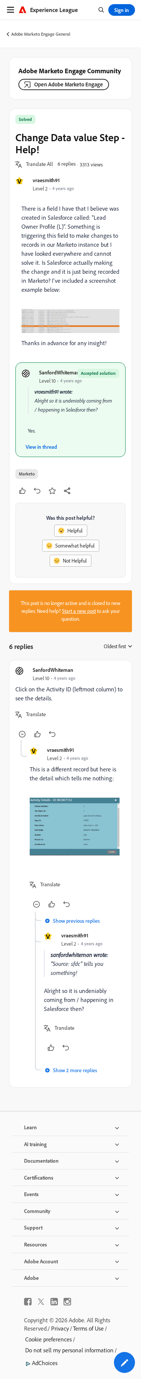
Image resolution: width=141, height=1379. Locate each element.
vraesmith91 (46, 180)
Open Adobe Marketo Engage (68, 84)
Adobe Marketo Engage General (40, 34)
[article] (70, 703)
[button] (39, 164)
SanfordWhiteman (59, 372)
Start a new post (79, 611)
